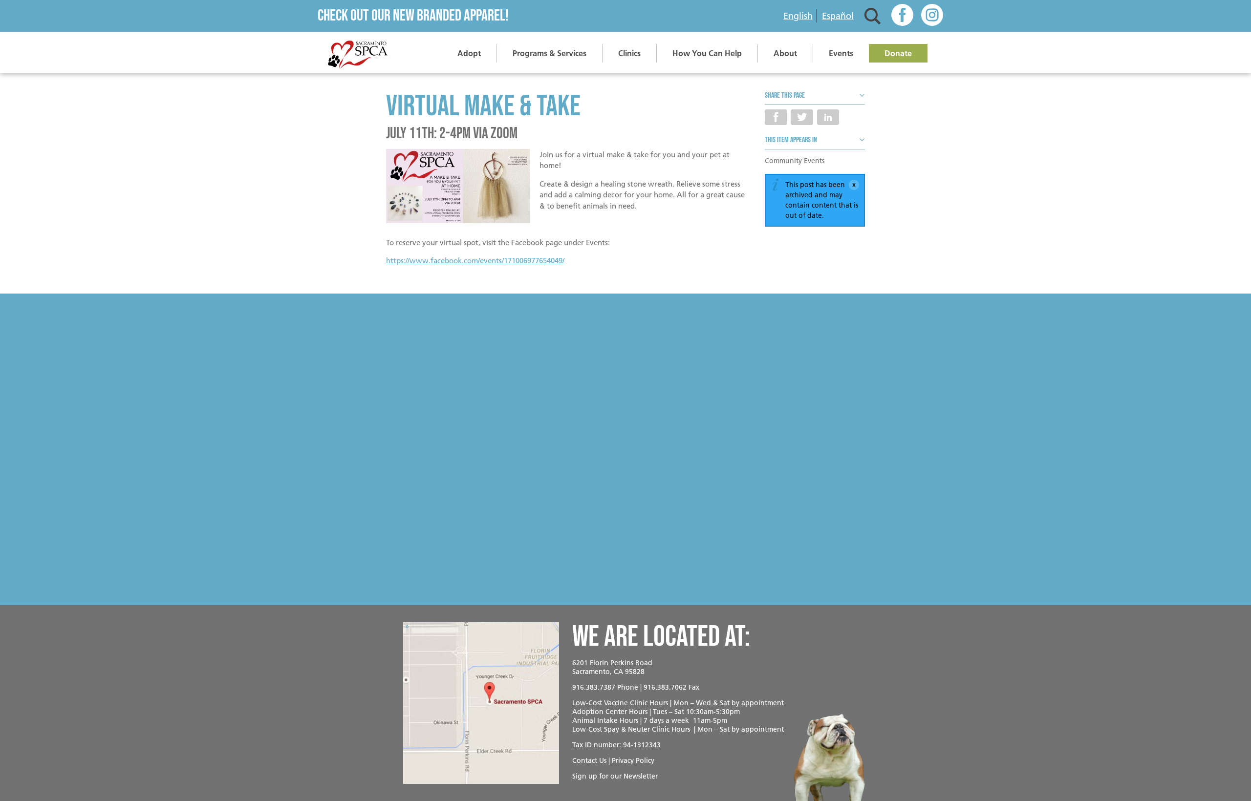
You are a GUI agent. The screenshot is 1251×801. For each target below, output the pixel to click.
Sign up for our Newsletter (615, 776)
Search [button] (873, 16)
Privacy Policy (633, 760)
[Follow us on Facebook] (902, 16)
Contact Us (589, 760)
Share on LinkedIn (828, 117)
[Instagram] (932, 16)
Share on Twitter (802, 117)
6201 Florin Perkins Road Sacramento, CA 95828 (612, 667)
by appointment (758, 702)
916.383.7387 (593, 687)
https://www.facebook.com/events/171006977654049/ (475, 260)
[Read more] (458, 187)
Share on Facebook (776, 117)
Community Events (794, 160)
